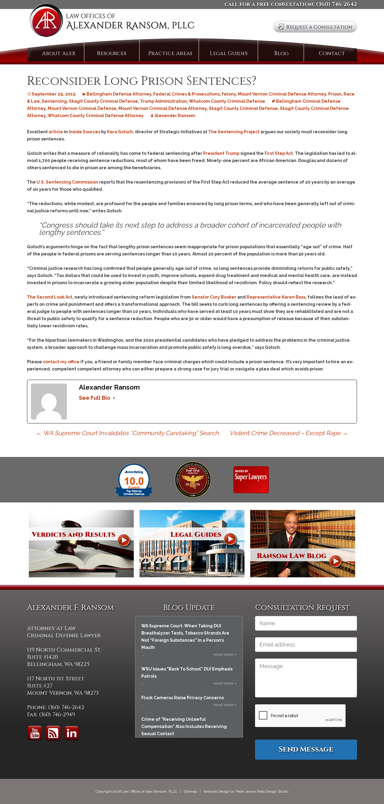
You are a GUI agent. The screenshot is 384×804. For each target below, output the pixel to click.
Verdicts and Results (81, 543)
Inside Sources (84, 131)
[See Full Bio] (114, 398)
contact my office (61, 361)
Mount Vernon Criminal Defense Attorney (282, 94)
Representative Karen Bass (276, 297)
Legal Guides (229, 53)
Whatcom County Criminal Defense (227, 101)
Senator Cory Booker (214, 297)
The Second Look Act (49, 297)
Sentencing (54, 101)
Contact (332, 53)
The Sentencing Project (234, 131)
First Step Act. (279, 153)
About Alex (58, 53)
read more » (225, 654)
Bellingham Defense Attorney (118, 94)
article (56, 131)
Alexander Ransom (174, 115)
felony (229, 94)
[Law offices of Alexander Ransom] (111, 21)
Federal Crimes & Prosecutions (186, 94)
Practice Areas (170, 53)
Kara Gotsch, (121, 131)
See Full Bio (94, 398)
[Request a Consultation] (315, 27)
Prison (334, 94)
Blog (281, 53)
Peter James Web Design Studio (262, 791)
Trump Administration (163, 101)
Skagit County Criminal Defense (103, 101)
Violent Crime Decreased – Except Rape (289, 433)
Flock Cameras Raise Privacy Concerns (182, 697)
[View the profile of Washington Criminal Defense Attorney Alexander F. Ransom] (251, 479)
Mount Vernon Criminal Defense (82, 108)
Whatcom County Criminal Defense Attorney (96, 115)
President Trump (221, 153)
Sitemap (190, 791)
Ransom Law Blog (302, 543)
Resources (111, 53)
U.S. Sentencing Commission (67, 182)
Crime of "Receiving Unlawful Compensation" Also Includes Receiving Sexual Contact (184, 726)
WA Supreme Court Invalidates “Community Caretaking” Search (127, 433)
